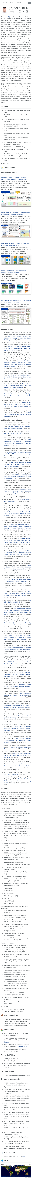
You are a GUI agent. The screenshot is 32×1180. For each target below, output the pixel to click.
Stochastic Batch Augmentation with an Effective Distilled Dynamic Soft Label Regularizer (17, 755)
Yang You (6, 1042)
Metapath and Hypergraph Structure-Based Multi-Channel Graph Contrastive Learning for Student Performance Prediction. (17, 526)
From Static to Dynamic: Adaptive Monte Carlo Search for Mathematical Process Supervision (17, 385)
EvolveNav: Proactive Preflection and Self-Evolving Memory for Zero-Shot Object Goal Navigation (17, 338)
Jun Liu (19, 1035)
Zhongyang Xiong (22, 1046)
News (11, 2)
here (23, 1156)
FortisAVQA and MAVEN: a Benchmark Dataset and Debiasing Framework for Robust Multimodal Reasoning (17, 404)
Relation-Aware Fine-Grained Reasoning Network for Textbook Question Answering (17, 728)
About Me (4, 2)
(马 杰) (8, 17)
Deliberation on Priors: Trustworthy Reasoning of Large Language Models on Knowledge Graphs (17, 491)
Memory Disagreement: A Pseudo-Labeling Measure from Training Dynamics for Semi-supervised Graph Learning (17, 637)
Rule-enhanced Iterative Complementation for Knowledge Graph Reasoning (17, 740)
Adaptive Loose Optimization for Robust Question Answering (17, 414)
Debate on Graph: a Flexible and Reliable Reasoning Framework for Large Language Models (17, 567)
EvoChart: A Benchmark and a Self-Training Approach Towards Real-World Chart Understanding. (17, 552)
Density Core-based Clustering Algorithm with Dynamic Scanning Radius (17, 780)
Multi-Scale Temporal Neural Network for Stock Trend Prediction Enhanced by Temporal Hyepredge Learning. (17, 540)
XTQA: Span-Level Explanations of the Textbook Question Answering (17, 674)
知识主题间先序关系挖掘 (11, 774)
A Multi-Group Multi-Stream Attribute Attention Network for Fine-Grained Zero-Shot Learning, (17, 593)
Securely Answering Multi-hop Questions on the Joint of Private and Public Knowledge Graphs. (17, 454)
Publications (19, 2)
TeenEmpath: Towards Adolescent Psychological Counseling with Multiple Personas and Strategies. (17, 464)
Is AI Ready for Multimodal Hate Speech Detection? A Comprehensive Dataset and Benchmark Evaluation (17, 348)
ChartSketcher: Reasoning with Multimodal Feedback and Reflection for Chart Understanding (17, 476)
